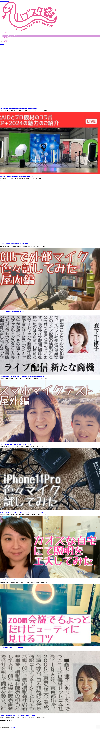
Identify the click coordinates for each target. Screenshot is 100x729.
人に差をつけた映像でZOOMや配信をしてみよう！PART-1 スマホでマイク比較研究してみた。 (21, 512)
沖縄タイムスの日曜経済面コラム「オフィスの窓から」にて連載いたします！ (17, 715)
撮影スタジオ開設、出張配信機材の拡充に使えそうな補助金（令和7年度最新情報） (19, 108)
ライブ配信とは (6, 32)
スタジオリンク (6, 40)
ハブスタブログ (6, 39)
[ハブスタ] (29, 30)
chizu (2, 44)
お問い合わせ (6, 41)
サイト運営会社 (12, 727)
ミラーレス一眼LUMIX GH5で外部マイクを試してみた (12, 311)
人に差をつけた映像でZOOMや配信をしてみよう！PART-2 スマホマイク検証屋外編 (19, 444)
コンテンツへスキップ (4, 1)
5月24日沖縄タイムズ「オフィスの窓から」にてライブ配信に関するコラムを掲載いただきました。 (22, 376)
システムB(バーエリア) (10, 36)
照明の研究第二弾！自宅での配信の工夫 (9, 580)
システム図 (6, 34)
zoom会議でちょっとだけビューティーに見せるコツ (12, 647)
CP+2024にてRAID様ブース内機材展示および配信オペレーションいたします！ (18, 176)
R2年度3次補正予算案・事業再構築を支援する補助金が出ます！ (14, 244)
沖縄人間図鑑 (6, 37)
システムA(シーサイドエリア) (11, 35)
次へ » (3, 723)
